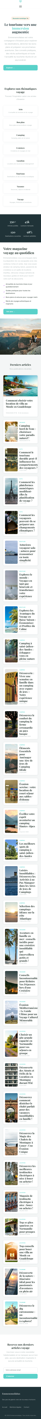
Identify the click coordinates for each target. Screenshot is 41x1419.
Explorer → (10, 68)
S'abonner (10, 1376)
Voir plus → (10, 312)
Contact (26, 1407)
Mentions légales (15, 1407)
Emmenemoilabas (11, 1393)
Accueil (4, 1407)
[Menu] (20, 6)
